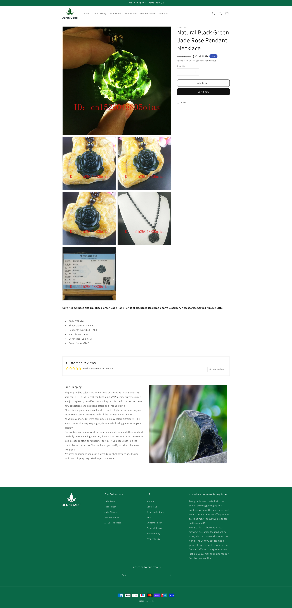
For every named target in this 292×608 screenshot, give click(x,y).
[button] (213, 13)
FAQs (149, 517)
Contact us (152, 506)
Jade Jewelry (110, 501)
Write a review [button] (216, 369)
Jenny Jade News (155, 512)
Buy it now (203, 91)
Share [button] (183, 102)
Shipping (193, 61)
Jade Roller (110, 506)
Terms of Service (155, 528)
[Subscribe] (170, 575)
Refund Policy (153, 533)
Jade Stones (110, 512)
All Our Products (112, 522)
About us (151, 501)
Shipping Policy (154, 522)
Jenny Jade (149, 601)
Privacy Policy (153, 538)
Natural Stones (111, 517)
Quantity (181, 66)
